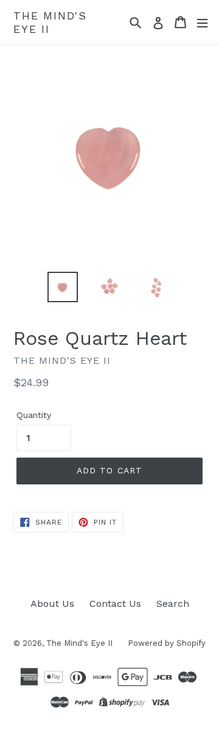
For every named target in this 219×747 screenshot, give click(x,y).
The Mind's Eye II (50, 22)
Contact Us (115, 603)
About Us (52, 603)
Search (172, 603)
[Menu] (202, 22)
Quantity (33, 415)
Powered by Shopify (167, 643)
